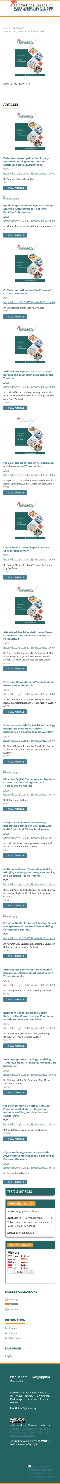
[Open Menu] (3, 8)
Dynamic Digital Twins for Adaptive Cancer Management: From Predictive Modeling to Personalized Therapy (29, 926)
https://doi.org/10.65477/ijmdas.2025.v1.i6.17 (29, 1124)
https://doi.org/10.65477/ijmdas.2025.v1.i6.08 (29, 694)
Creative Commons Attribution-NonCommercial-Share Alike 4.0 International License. (30, 1432)
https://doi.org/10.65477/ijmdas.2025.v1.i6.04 (29, 386)
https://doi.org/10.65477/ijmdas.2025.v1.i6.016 (29, 1074)
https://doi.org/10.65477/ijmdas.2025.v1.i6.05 (29, 475)
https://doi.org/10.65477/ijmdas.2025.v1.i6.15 (29, 1028)
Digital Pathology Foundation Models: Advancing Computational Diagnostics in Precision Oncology (28, 1156)
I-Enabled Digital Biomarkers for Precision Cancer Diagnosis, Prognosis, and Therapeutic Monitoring (29, 782)
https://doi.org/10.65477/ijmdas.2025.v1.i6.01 (29, 173)
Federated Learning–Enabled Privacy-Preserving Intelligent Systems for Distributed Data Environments (26, 161)
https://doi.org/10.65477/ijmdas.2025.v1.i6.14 (29, 985)
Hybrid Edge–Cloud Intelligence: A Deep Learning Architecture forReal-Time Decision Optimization (28, 209)
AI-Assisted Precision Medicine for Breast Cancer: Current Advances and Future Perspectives (28, 635)
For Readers (11, 1327)
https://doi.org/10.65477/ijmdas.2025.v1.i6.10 (29, 794)
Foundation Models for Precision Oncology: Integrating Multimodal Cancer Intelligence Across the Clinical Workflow (29, 728)
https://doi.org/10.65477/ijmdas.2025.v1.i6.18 (29, 1167)
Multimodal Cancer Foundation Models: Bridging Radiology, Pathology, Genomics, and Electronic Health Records (29, 872)
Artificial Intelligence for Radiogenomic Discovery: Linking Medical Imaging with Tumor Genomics (28, 973)
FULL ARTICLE (16, 188)
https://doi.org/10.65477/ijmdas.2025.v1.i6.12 (29, 884)
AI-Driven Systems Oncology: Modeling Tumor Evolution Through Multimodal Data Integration (29, 1063)
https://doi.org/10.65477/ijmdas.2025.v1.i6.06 (29, 559)
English (9, 1356)
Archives (18, 28)
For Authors (11, 1332)
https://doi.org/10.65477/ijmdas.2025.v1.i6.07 (29, 647)
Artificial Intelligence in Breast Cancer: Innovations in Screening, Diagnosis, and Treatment (28, 375)
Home (6, 28)
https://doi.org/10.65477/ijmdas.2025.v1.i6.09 (29, 740)
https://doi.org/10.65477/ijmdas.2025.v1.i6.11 (29, 837)
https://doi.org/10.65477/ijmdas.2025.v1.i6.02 (29, 220)
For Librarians (12, 1337)
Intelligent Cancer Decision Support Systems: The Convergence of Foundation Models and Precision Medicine (28, 1016)
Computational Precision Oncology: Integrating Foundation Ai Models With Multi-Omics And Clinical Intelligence (27, 826)
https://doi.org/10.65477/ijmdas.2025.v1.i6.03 (29, 302)
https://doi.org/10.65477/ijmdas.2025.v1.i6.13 (29, 938)
